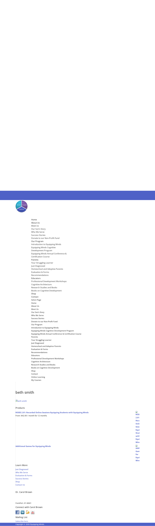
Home (33, 303)
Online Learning (22, 192)
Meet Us (35, 225)
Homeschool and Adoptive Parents (47, 269)
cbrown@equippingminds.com (28, 497)
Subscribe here (22, 521)
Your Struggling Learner (42, 262)
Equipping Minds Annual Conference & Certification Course (56, 334)
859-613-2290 (21, 500)
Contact (34, 374)
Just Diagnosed (38, 266)
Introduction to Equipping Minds (46, 244)
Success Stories (38, 235)
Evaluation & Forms (40, 272)
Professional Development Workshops (49, 281)
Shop (33, 371)
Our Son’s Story (38, 229)
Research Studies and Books (44, 287)
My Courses (20, 195)
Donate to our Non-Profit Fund (45, 238)
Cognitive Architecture (41, 284)
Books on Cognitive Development (46, 290)
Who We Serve (37, 232)
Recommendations (40, 275)
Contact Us (20, 485)
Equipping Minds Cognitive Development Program (52, 330)
